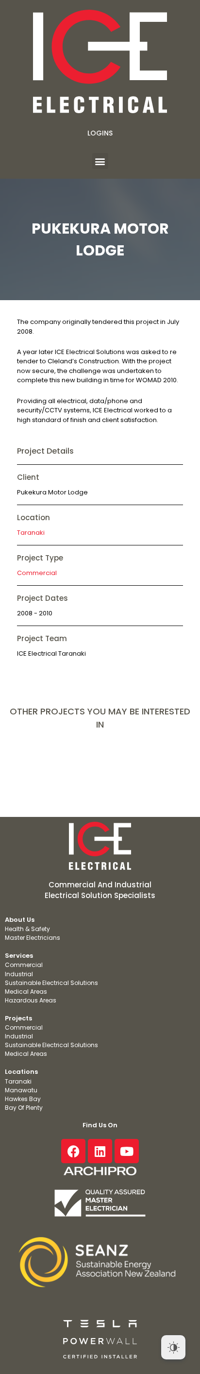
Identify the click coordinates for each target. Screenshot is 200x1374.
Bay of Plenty (24, 1107)
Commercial (37, 572)
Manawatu (21, 1090)
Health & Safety (27, 929)
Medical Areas (26, 991)
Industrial (19, 974)
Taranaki (31, 532)
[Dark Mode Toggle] (173, 1347)
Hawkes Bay (23, 1099)
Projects (18, 1018)
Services (19, 955)
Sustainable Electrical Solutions (51, 983)
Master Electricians (32, 937)
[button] (100, 161)
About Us (19, 919)
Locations (21, 1071)
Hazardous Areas (30, 1000)
